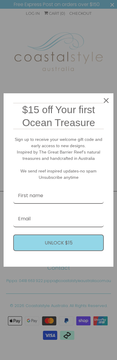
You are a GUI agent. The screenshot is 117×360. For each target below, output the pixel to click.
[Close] (106, 100)
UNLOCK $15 (59, 242)
